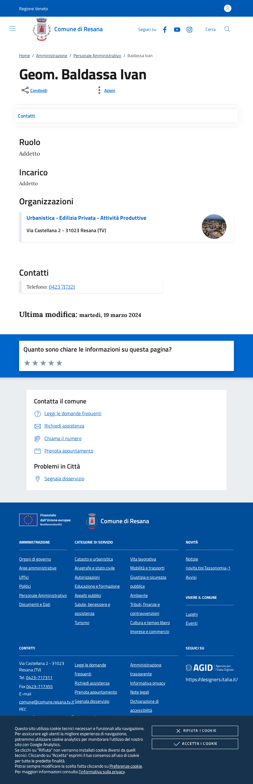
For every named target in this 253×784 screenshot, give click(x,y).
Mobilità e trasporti (147, 568)
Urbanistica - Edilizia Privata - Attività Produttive (86, 218)
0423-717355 (39, 686)
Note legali (139, 692)
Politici (25, 586)
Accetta (200, 743)
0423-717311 (39, 677)
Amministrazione (51, 55)
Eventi (191, 623)
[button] (33, 8)
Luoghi (192, 614)
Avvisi (191, 577)
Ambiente (139, 595)
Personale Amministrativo (97, 55)
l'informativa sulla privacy (102, 771)
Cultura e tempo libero (150, 622)
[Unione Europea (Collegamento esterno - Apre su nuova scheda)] (46, 521)
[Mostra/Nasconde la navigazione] (12, 28)
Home (24, 55)
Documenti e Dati (34, 604)
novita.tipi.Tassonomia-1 (208, 568)
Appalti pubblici (88, 595)
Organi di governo (35, 559)
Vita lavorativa (143, 559)
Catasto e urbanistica (94, 559)
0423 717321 (62, 287)
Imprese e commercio (149, 631)
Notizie (192, 559)
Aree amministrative (37, 568)
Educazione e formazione (97, 586)
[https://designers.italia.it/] (210, 667)
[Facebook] (162, 29)
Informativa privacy (147, 683)
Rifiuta (200, 730)
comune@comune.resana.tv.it (46, 702)
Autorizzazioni (87, 577)
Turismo (82, 622)
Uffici (24, 577)
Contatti (26, 115)
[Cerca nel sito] (227, 29)
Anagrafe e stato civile (95, 568)
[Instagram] (187, 29)
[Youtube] (174, 29)
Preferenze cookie (126, 766)
